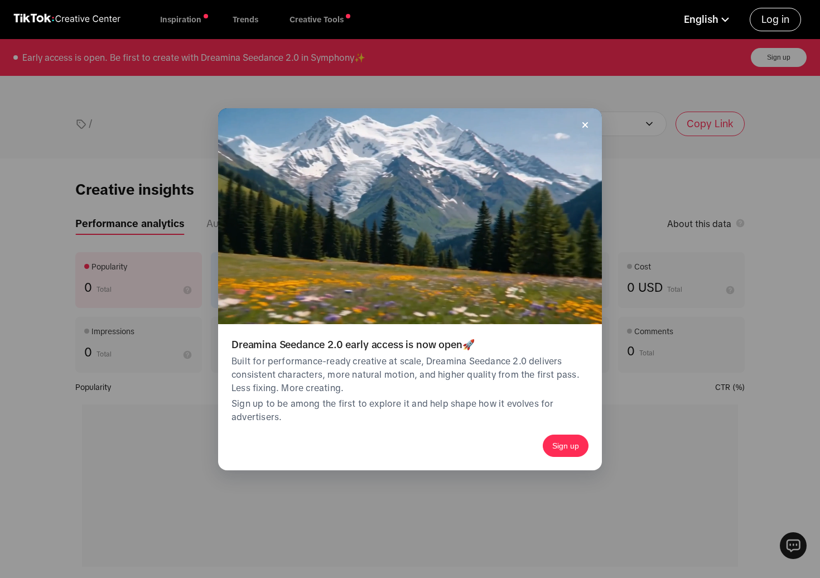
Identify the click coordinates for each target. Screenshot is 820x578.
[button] (708, 19)
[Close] (585, 125)
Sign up (565, 445)
